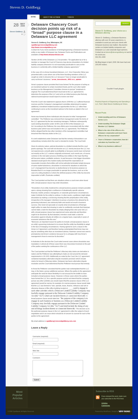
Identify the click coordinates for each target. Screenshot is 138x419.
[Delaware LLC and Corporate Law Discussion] (25, 10)
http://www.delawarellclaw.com (52, 55)
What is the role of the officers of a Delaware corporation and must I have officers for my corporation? (112, 133)
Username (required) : (41, 336)
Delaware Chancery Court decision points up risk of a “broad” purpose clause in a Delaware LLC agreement (56, 30)
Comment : (37, 358)
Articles (104, 403)
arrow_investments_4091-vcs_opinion (66, 79)
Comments (105, 406)
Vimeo (125, 104)
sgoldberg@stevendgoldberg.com (44, 45)
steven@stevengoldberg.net (116, 52)
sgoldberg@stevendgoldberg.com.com (61, 321)
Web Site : (36, 351)
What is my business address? (110, 146)
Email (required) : (39, 344)
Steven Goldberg (16, 32)
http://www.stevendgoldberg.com (43, 47)
